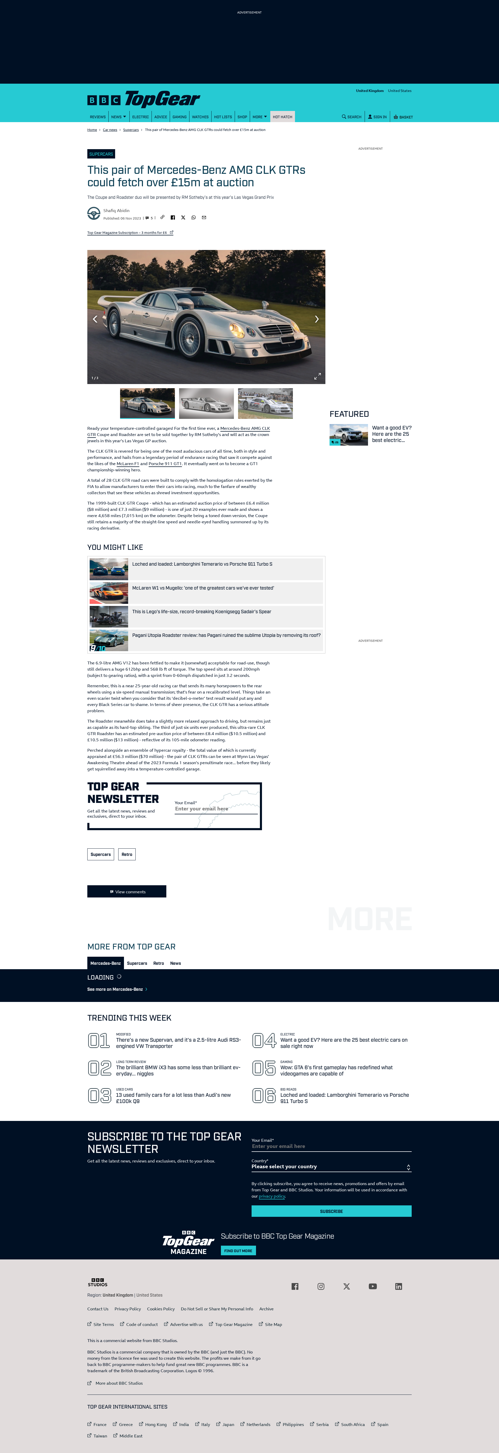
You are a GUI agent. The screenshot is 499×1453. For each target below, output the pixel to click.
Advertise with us (186, 1324)
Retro (127, 854)
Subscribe (331, 1211)
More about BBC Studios (115, 1383)
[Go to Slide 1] (147, 403)
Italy (205, 1424)
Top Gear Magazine (234, 1324)
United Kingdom (370, 90)
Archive (266, 1308)
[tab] (105, 963)
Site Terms (104, 1324)
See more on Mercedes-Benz (115, 989)
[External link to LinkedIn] (398, 1286)
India (184, 1424)
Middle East (131, 1435)
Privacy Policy (128, 1308)
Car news (110, 129)
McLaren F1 (128, 463)
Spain (382, 1424)
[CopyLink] (162, 217)
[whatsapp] (193, 217)
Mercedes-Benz (105, 963)
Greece (126, 1424)
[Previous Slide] (95, 319)
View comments (130, 892)
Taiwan (100, 1435)
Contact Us (97, 1308)
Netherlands (258, 1424)
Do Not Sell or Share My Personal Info (217, 1308)
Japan (228, 1424)
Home (92, 129)
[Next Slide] (317, 319)
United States (400, 90)
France (100, 1424)
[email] (204, 217)
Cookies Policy (161, 1308)
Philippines (293, 1424)
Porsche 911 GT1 (165, 463)
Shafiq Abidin (116, 210)
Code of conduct (142, 1324)
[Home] (150, 98)
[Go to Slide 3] (265, 403)
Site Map (273, 1324)
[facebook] (173, 217)
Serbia (322, 1424)
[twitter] (183, 217)
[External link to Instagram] (321, 1286)
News (175, 963)
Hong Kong (156, 1424)
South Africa (353, 1424)
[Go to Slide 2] (206, 403)
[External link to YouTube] (372, 1286)
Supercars (131, 129)
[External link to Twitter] (346, 1286)
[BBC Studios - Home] (100, 1282)
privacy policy (272, 1196)
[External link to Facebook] (295, 1286)
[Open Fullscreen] (317, 376)
